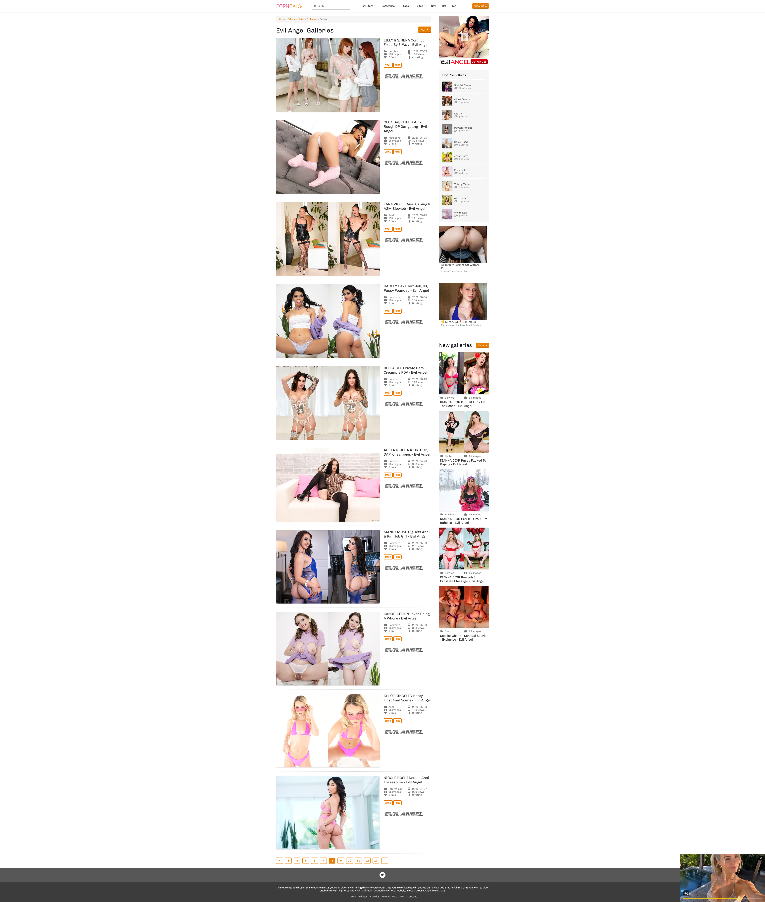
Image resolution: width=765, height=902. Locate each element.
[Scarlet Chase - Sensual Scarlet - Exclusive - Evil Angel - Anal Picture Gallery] (464, 607)
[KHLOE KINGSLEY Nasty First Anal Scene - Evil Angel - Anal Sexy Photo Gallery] (328, 730)
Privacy (363, 896)
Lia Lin (458, 113)
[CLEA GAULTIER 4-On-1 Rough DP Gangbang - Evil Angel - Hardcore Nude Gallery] (328, 157)
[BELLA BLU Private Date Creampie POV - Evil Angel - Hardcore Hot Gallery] (328, 403)
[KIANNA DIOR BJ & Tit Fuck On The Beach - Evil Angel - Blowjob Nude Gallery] (464, 373)
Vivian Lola (460, 212)
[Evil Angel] (407, 76)
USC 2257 (398, 896)
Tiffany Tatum (462, 184)
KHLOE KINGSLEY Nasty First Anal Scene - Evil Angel (407, 698)
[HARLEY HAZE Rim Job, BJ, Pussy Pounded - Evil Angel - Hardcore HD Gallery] (328, 321)
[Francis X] (447, 171)
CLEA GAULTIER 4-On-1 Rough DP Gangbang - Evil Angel (405, 126)
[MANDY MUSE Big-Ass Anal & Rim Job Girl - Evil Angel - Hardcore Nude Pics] (328, 567)
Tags (406, 5)
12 (367, 860)
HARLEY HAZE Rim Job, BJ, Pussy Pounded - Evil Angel (406, 288)
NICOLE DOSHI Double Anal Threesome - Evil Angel (406, 780)
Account (479, 5)
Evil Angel (312, 19)
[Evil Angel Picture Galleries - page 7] (279, 861)
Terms (352, 896)
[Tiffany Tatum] (447, 186)
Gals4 (290, 6)
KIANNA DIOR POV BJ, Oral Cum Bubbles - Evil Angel (463, 521)
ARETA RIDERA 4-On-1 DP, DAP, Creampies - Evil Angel (407, 452)
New (433, 5)
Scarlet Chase (462, 85)
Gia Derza (460, 198)
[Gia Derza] (447, 200)
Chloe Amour (462, 99)
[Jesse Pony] (447, 157)
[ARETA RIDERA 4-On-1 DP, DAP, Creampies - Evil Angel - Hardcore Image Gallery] (328, 485)
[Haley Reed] (447, 143)
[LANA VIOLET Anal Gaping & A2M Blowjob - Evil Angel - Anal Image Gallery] (328, 239)
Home (282, 19)
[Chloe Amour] (447, 101)
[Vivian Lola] (447, 214)
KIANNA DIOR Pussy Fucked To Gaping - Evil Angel (463, 462)
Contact (412, 896)
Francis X (460, 170)
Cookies (375, 896)
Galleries (292, 19)
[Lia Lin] (447, 115)
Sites (420, 5)
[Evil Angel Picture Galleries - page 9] (384, 861)
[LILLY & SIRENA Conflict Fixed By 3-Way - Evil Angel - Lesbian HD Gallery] (328, 75)
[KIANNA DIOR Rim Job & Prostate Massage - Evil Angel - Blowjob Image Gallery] (464, 548)
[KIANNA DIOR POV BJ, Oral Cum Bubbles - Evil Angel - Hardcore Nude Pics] (464, 490)
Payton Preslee (463, 127)
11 (358, 860)
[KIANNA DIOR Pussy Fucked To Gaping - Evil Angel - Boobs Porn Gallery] (464, 432)
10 (349, 860)
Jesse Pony (461, 156)
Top (454, 5)
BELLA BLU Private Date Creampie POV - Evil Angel (405, 370)
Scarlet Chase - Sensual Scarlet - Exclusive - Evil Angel (464, 637)
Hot (444, 5)
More (481, 345)
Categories (388, 5)
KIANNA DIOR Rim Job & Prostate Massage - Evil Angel (462, 579)
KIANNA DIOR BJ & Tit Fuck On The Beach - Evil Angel (462, 404)
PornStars (367, 5)
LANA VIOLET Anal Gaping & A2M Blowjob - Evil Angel (407, 206)
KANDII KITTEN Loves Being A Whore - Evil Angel (407, 616)
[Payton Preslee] (447, 129)
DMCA (386, 896)
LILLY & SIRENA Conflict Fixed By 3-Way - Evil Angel (406, 42)
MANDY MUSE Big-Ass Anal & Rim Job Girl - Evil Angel (407, 534)
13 (376, 860)
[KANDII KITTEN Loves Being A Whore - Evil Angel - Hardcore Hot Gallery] (328, 648)
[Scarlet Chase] (447, 87)
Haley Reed (461, 141)
